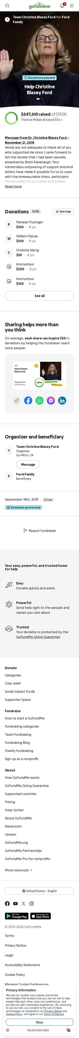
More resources (17, 870)
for (41, 19)
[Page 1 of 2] (38, 98)
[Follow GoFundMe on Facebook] (7, 904)
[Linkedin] (62, 400)
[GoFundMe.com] (39, 5)
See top (65, 211)
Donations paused (41, 77)
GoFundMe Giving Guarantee (38, 637)
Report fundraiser (42, 531)
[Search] (7, 6)
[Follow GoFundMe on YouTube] (15, 904)
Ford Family (25, 474)
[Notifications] (62, 6)
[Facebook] (28, 400)
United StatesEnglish (41, 891)
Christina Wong (27, 250)
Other (48, 499)
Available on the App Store (40, 916)
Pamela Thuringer (29, 222)
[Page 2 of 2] (42, 98)
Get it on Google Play (17, 916)
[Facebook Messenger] (51, 400)
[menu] (72, 6)
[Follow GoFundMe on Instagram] (32, 904)
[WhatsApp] (39, 400)
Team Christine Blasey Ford (37, 446)
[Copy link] (17, 400)
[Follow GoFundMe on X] (23, 904)
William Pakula (27, 236)
